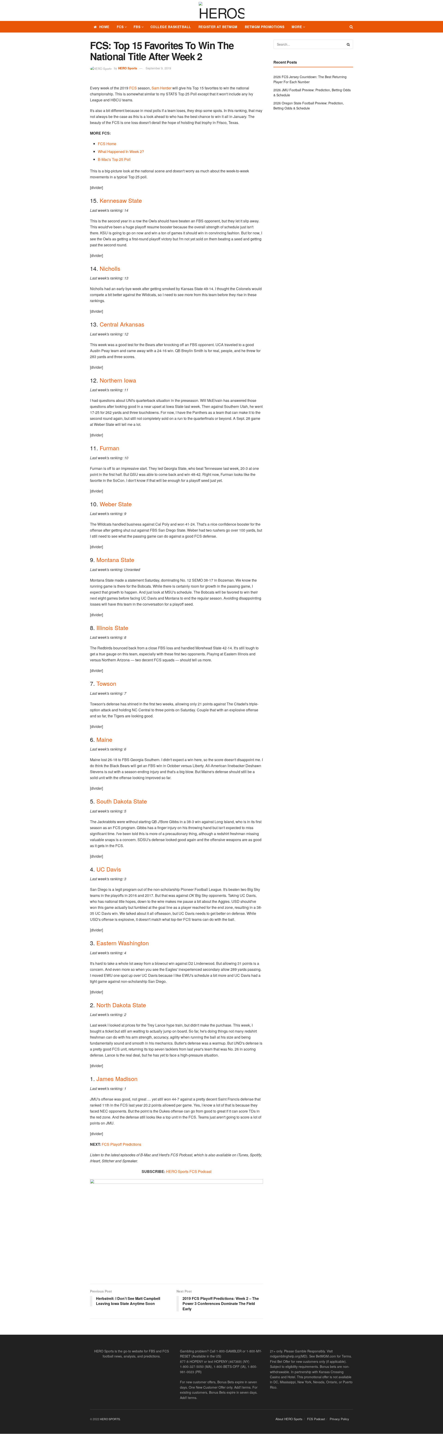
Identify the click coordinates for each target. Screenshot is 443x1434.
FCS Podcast (316, 1419)
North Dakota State (121, 1005)
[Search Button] (351, 26)
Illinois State (112, 627)
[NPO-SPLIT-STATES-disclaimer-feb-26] (176, 1227)
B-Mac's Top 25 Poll (114, 159)
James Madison (117, 1078)
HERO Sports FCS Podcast (188, 1171)
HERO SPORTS (110, 1419)
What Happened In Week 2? (121, 151)
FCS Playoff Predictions (121, 1144)
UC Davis (108, 869)
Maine (104, 739)
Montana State (115, 559)
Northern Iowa (118, 380)
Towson (106, 683)
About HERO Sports (288, 1419)
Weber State (116, 504)
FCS (120, 26)
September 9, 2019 (158, 68)
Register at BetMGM (217, 26)
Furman (109, 448)
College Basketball (170, 26)
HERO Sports (127, 68)
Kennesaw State (121, 200)
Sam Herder (161, 88)
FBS (137, 26)
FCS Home (107, 143)
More (297, 26)
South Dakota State (121, 801)
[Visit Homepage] (221, 10)
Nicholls (110, 268)
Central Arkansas (122, 324)
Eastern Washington (122, 943)
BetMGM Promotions (264, 26)
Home (104, 26)
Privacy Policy (339, 1419)
